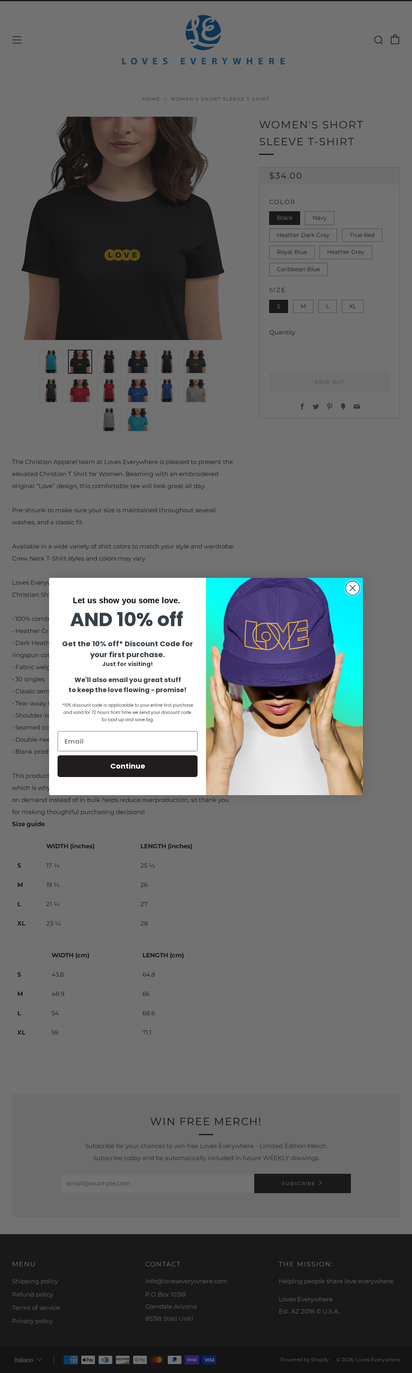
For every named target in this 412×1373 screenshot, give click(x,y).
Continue (127, 766)
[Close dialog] (353, 588)
